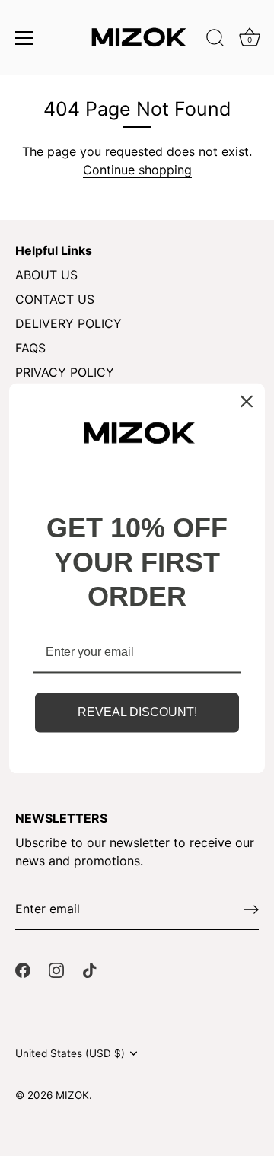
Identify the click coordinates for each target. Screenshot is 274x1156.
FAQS (30, 347)
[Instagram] (56, 969)
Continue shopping (137, 169)
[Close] (246, 401)
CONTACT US (54, 299)
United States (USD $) (70, 1053)
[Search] (215, 40)
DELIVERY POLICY (68, 323)
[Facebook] (22, 969)
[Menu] (24, 38)
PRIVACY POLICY (64, 372)
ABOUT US (46, 274)
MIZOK (72, 1095)
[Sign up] (251, 909)
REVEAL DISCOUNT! (137, 712)
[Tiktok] (89, 969)
